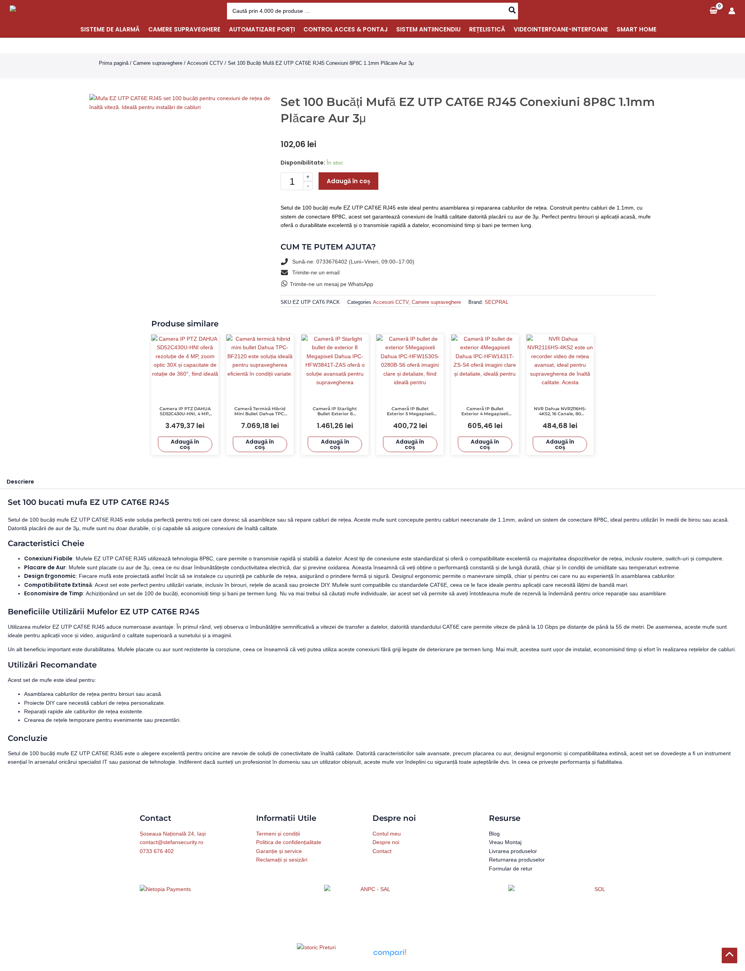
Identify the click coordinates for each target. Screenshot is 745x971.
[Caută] (512, 11)
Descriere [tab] (20, 482)
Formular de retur (510, 868)
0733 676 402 (157, 851)
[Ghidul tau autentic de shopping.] (389, 952)
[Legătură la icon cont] (731, 10)
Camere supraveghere (157, 63)
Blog (494, 834)
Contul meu (386, 834)
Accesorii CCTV (205, 63)
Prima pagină (113, 63)
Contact (382, 851)
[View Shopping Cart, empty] (713, 10)
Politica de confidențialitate (288, 842)
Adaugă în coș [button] (185, 444)
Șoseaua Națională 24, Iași (173, 834)
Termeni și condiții (278, 834)
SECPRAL (496, 302)
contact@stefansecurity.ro (171, 842)
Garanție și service (279, 851)
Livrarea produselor (513, 851)
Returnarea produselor (517, 860)
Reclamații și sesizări (281, 860)
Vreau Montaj (505, 842)
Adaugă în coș (348, 181)
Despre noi (385, 842)
